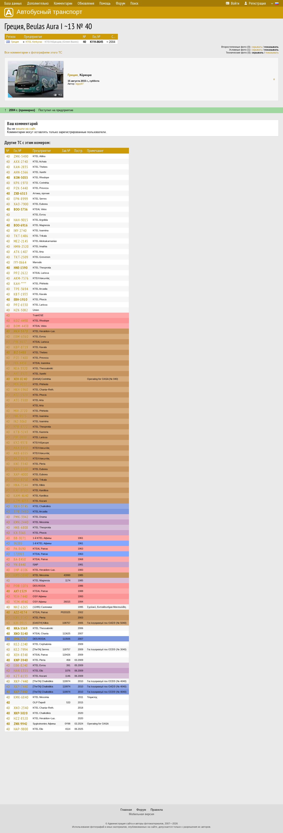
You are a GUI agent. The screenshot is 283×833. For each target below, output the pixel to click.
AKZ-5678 (21, 458)
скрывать (257, 47)
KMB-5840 (21, 575)
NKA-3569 (20, 628)
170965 (19, 554)
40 (8, 156)
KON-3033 (21, 177)
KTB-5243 (21, 432)
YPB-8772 (21, 426)
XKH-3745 (21, 506)
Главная (126, 809)
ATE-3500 (21, 400)
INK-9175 (20, 416)
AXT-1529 (20, 591)
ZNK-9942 (20, 723)
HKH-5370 (21, 331)
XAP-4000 (21, 474)
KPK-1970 (21, 183)
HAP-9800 (21, 729)
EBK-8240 (21, 665)
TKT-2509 (21, 257)
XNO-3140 (21, 633)
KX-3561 (20, 533)
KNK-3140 (21, 617)
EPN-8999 (21, 198)
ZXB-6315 (20, 193)
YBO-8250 (21, 479)
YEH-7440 (21, 596)
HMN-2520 (21, 246)
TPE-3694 (21, 289)
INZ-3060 (20, 421)
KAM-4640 (21, 495)
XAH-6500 (21, 469)
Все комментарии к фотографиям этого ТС (33, 52)
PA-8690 (20, 548)
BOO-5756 (21, 209)
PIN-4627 (20, 342)
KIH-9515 (20, 623)
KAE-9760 (21, 490)
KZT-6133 (21, 676)
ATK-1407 (21, 251)
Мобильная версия (141, 814)
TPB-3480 (21, 511)
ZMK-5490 (21, 156)
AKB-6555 (21, 453)
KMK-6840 (21, 697)
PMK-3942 (21, 517)
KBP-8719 (21, 347)
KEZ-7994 (21, 649)
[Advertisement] (141, 770)
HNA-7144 (21, 485)
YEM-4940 (21, 601)
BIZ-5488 (20, 352)
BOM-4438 (21, 326)
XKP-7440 (21, 681)
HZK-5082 (21, 310)
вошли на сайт (25, 128)
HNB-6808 (21, 527)
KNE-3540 (21, 464)
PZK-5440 (21, 188)
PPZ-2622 (21, 273)
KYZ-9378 (21, 442)
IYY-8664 (20, 262)
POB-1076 (21, 586)
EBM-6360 (21, 336)
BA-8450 (20, 559)
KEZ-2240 (21, 644)
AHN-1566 (21, 172)
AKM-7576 (21, 278)
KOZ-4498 (21, 320)
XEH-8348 (21, 654)
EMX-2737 (20, 639)
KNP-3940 (21, 660)
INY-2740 (20, 230)
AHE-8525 (21, 373)
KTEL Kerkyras (52, 41)
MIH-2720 (20, 411)
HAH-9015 (21, 220)
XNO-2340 (21, 708)
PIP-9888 (20, 437)
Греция (15, 41)
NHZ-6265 (21, 607)
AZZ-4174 (20, 612)
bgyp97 (80, 83)
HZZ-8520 (21, 718)
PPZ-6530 (21, 304)
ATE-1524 (21, 395)
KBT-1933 (21, 294)
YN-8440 (20, 564)
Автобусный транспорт (49, 11)
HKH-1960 (21, 389)
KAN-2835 (21, 167)
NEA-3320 (21, 368)
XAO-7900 (21, 204)
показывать (272, 52)
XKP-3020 (20, 713)
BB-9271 (20, 538)
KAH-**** (20, 283)
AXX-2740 (21, 161)
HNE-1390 (20, 267)
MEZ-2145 (21, 241)
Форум (141, 809)
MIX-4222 (20, 384)
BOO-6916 (21, 225)
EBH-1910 (20, 299)
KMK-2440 (21, 522)
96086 (18, 543)
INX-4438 (20, 363)
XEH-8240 (20, 379)
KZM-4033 (21, 501)
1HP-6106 (21, 570)
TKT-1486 (21, 236)
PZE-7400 (21, 358)
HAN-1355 (21, 670)
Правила (157, 809)
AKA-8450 (21, 448)
